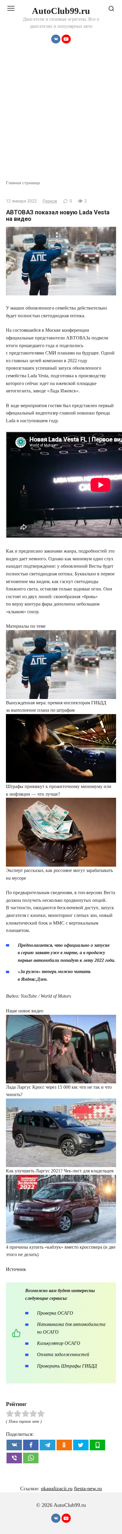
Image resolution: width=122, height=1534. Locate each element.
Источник (16, 1269)
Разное (50, 201)
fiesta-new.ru (88, 1488)
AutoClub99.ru (61, 11)
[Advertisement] (61, 116)
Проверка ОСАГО (55, 1312)
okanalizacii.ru (57, 1488)
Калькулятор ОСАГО (58, 1343)
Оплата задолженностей (63, 1354)
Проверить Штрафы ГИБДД (67, 1365)
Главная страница (23, 182)
